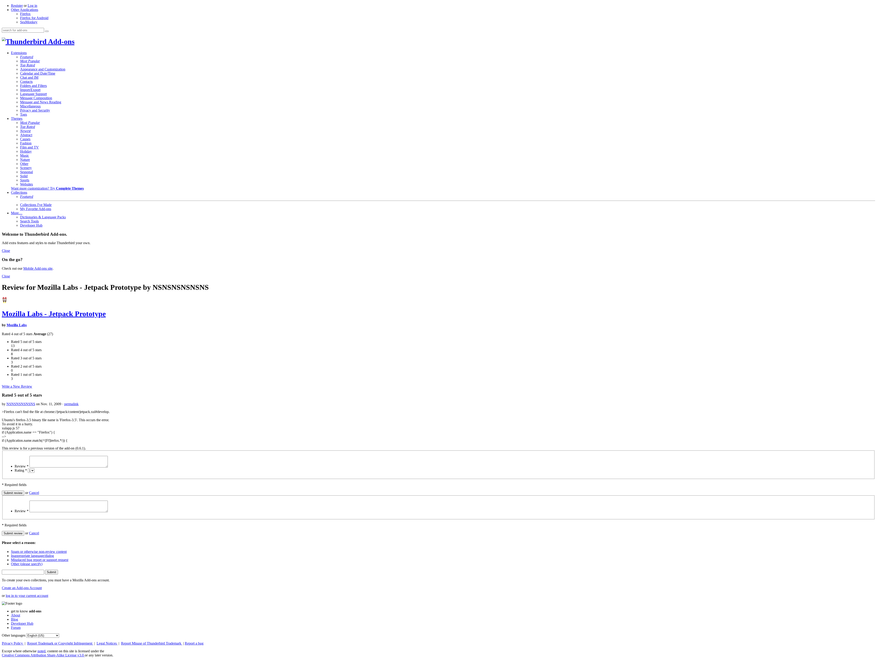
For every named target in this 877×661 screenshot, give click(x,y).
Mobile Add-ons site (38, 268)
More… (16, 213)
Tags (23, 114)
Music (24, 155)
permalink (71, 404)
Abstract (26, 135)
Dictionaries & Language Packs (43, 217)
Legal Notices (107, 643)
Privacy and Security (35, 110)
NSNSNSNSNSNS (20, 404)
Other (24, 164)
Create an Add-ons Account (22, 588)
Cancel (34, 493)
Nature (25, 160)
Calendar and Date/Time (37, 73)
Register (17, 6)
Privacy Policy (13, 643)
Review (22, 466)
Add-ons (60, 41)
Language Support (33, 94)
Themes (16, 118)
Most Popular (30, 61)
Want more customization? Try (47, 188)
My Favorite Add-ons (35, 209)
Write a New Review (17, 386)
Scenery (26, 168)
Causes (25, 139)
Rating (21, 470)
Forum (16, 628)
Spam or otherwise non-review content (39, 552)
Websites (26, 184)
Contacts (26, 82)
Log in (32, 6)
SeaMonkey (28, 22)
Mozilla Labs (17, 325)
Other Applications (24, 10)
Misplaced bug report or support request (39, 560)
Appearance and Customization (42, 69)
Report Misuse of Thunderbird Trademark (151, 643)
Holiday (26, 151)
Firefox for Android (34, 18)
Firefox (25, 14)
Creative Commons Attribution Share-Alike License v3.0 (43, 655)
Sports (24, 180)
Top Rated (27, 65)
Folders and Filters (33, 86)
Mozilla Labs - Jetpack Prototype (54, 314)
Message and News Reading (40, 102)
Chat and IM (29, 77)
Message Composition (36, 98)
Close (6, 251)
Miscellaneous (30, 106)
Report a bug (194, 643)
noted (41, 651)
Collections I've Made (36, 205)
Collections (19, 192)
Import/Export (30, 90)
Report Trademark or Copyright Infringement (60, 643)
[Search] (47, 31)
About (15, 615)
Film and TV (29, 147)
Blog (14, 619)
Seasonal (26, 172)
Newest (25, 131)
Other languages (13, 635)
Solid (24, 176)
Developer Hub (31, 225)
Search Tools (29, 221)
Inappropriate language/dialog (32, 556)
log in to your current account (27, 596)
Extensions (19, 53)
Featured (26, 57)
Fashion (26, 143)
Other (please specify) (26, 564)
